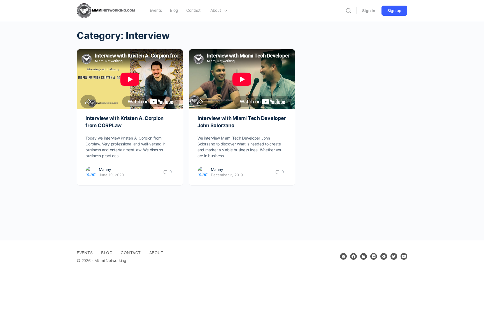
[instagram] (363, 256)
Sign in (368, 10)
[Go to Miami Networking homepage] (107, 10)
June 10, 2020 (111, 175)
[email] (343, 256)
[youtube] (404, 256)
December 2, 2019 (227, 175)
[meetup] (383, 256)
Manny (105, 169)
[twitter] (393, 256)
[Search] (348, 10)
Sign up (394, 10)
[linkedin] (373, 256)
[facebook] (353, 256)
